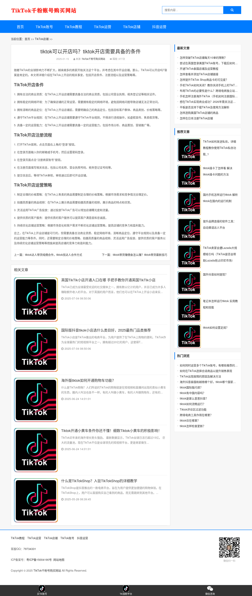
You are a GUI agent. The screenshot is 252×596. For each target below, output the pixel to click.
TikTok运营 (102, 26)
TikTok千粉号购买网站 (93, 58)
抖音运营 (159, 26)
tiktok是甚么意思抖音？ (194, 398)
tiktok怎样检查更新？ (193, 426)
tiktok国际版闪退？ (191, 387)
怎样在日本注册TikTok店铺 (196, 118)
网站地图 (58, 560)
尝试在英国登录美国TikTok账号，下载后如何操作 (209, 63)
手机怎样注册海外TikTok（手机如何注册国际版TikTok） (209, 96)
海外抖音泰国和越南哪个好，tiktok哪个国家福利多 (209, 382)
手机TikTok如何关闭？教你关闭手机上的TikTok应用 (209, 85)
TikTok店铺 (131, 26)
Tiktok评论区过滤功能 (193, 409)
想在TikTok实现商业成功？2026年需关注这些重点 (209, 102)
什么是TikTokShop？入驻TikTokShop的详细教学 (99, 480)
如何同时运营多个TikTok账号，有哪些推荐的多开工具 (209, 365)
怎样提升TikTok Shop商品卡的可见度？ (204, 80)
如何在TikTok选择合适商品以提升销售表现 (206, 371)
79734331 (29, 549)
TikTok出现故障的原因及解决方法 (200, 376)
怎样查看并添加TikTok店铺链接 (199, 74)
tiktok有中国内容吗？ (193, 393)
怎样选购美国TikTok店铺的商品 (199, 113)
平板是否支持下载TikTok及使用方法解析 (204, 107)
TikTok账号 (44, 26)
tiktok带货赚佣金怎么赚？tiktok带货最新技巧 (140, 255)
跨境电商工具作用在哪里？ (196, 415)
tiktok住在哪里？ (190, 420)
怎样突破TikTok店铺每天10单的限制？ (203, 57)
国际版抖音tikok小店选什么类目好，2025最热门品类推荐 (106, 330)
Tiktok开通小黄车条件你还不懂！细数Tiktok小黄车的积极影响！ (111, 430)
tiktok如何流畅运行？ (193, 404)
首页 (20, 26)
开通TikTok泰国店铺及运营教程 (199, 68)
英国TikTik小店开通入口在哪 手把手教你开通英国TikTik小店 (108, 279)
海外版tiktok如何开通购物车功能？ (88, 380)
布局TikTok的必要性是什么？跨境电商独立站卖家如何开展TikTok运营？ (209, 91)
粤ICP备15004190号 (39, 560)
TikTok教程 (73, 26)
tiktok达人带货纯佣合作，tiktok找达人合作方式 (53, 255)
